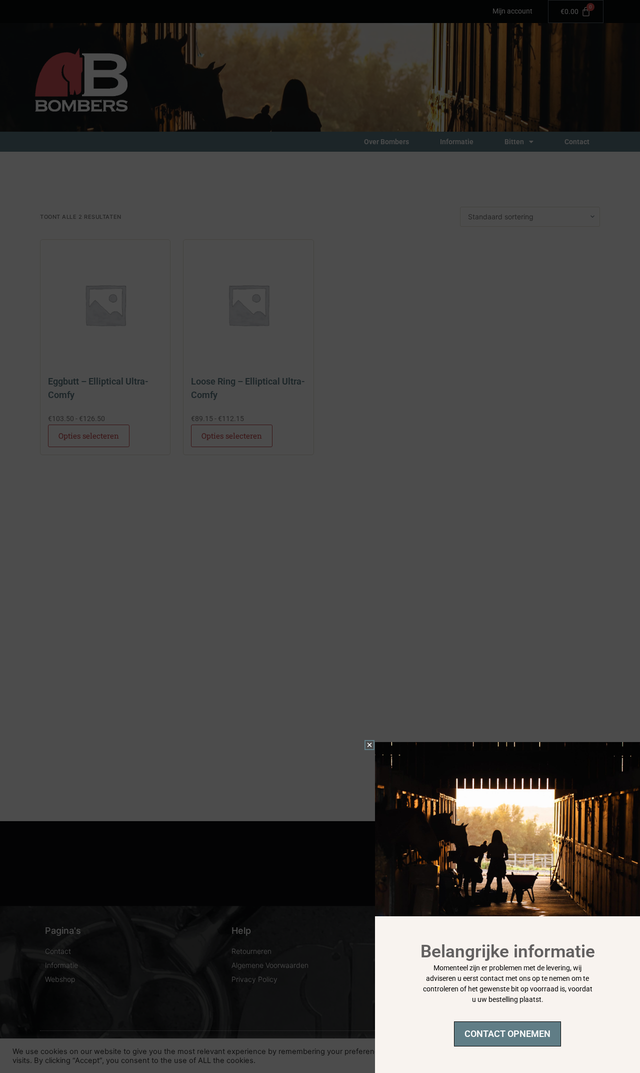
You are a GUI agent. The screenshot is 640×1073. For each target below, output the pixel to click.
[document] (320, 536)
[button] (369, 745)
